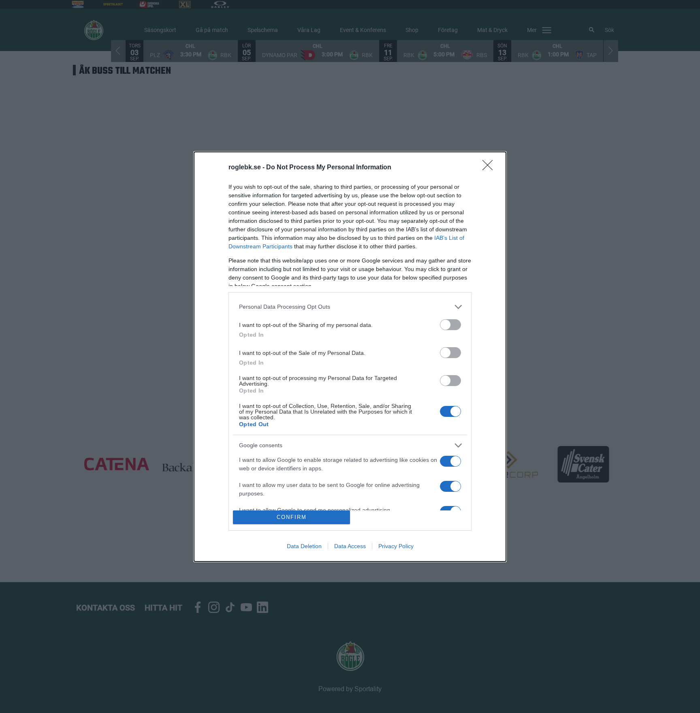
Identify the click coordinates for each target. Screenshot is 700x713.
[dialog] (350, 356)
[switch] (450, 324)
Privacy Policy (396, 546)
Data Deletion (304, 546)
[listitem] (350, 307)
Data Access (350, 546)
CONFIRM (292, 517)
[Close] (490, 167)
